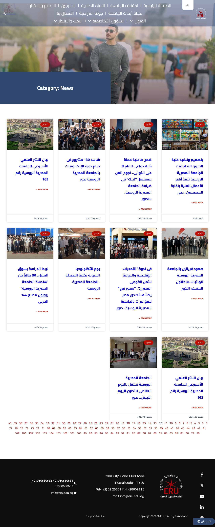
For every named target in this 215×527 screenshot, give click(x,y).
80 (187, 433)
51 (150, 428)
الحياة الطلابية (93, 5)
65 (75, 428)
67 (64, 428)
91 (128, 433)
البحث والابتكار (71, 21)
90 (133, 433)
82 (176, 433)
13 (155, 423)
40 (9, 423)
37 (26, 423)
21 (112, 423)
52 (145, 428)
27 (79, 423)
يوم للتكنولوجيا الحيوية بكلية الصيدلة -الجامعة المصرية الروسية (83, 278)
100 (79, 433)
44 (188, 428)
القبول (140, 21)
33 (47, 423)
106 (37, 433)
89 (138, 433)
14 (149, 423)
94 (112, 433)
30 (63, 423)
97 (95, 433)
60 (102, 428)
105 (44, 433)
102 (65, 433)
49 (161, 428)
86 (155, 433)
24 (95, 423)
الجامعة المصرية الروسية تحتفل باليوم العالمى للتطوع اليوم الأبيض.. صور (135, 388)
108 (24, 433)
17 (133, 423)
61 (96, 428)
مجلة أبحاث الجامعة (125, 13)
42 (198, 428)
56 (123, 428)
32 (52, 423)
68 (59, 428)
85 (160, 433)
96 (101, 433)
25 (90, 423)
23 (101, 423)
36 (31, 423)
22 (106, 423)
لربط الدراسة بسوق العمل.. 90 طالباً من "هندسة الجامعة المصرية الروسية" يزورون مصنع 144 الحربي (33, 285)
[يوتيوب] (202, 496)
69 (53, 428)
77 (10, 428)
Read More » (197, 202)
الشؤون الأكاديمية (108, 21)
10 (171, 423)
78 (198, 433)
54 (134, 428)
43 (193, 428)
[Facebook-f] (202, 474)
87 (149, 433)
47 (172, 428)
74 (26, 428)
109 (17, 433)
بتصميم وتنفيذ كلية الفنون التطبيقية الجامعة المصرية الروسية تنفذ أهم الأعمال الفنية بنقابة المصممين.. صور (187, 176)
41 (204, 428)
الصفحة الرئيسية (157, 5)
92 (122, 433)
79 (192, 433)
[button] (4, 13)
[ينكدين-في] (202, 507)
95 (106, 433)
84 (165, 433)
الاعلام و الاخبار (43, 5)
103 (58, 433)
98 (90, 433)
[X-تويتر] (202, 485)
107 (31, 433)
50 (155, 428)
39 (15, 423)
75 (21, 428)
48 (166, 428)
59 (107, 428)
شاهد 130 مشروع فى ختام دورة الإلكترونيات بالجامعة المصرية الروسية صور (82, 169)
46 (177, 428)
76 (16, 428)
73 (32, 428)
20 (117, 423)
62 (91, 428)
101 (72, 433)
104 (51, 433)
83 (171, 433)
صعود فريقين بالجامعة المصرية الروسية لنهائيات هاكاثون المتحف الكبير (185, 278)
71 (43, 428)
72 (37, 428)
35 (36, 423)
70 (48, 428)
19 (122, 423)
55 (129, 428)
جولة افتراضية (91, 13)
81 (181, 433)
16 (138, 423)
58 (112, 428)
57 (118, 428)
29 (69, 423)
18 (128, 423)
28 (74, 423)
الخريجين (68, 5)
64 (80, 428)
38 (20, 423)
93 (117, 433)
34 (42, 423)
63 (86, 428)
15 (144, 423)
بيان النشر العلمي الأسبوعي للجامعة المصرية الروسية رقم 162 (186, 388)
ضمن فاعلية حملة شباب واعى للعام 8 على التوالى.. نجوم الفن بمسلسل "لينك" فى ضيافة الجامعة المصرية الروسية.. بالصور (133, 179)
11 (165, 423)
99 (85, 433)
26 (85, 423)
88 (144, 433)
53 (139, 428)
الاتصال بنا (65, 13)
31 (58, 423)
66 (69, 428)
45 (182, 428)
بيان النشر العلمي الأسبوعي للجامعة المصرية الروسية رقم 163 (31, 169)
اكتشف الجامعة (124, 5)
